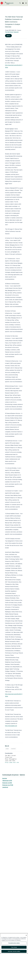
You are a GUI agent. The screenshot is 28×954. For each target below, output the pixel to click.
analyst (7, 748)
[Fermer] (26, 935)
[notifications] (23, 3)
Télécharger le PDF (7, 780)
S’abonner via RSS (7, 783)
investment (13, 748)
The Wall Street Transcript (12, 32)
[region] (14, 943)
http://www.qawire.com (11, 725)
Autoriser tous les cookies (14, 951)
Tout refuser (14, 947)
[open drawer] (26, 3)
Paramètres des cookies (14, 943)
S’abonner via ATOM (7, 785)
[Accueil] (7, 3)
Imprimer (4, 778)
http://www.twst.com (12, 762)
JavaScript (5, 787)
